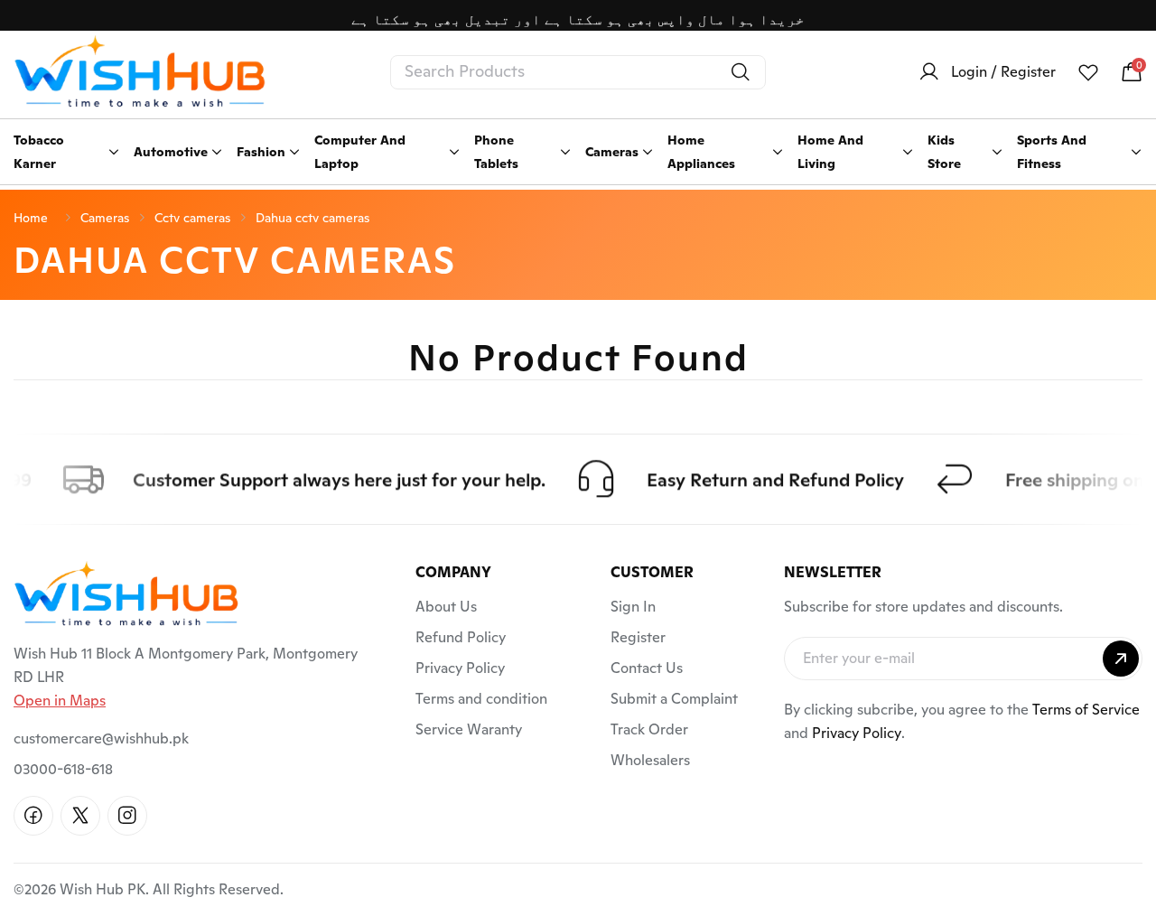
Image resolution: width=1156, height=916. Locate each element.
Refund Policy (460, 637)
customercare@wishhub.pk (101, 738)
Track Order (649, 729)
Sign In (633, 606)
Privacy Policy (460, 668)
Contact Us (647, 668)
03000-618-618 (63, 769)
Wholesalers (650, 760)
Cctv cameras (192, 218)
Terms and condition (481, 698)
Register (638, 637)
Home (31, 218)
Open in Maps (60, 700)
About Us (446, 606)
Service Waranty (468, 729)
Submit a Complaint (674, 698)
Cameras (104, 218)
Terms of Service (1086, 709)
